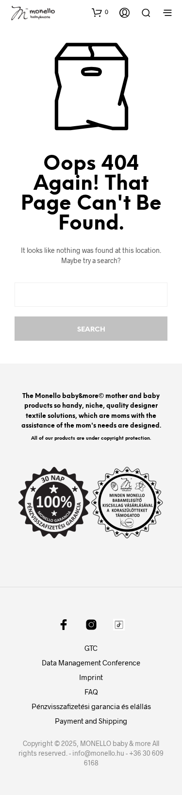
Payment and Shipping (91, 720)
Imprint (91, 677)
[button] (100, 12)
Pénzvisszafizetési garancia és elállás (91, 706)
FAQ (91, 691)
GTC (91, 648)
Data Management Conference (91, 662)
